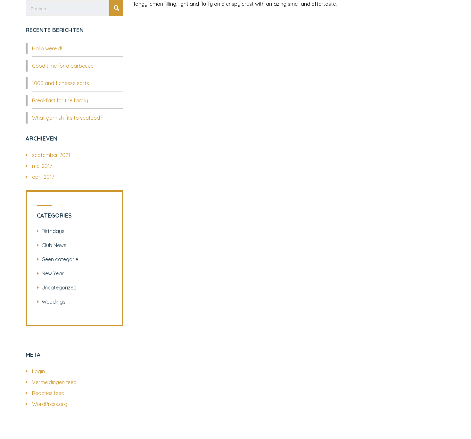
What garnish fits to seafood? (67, 118)
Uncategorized (59, 287)
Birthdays (53, 231)
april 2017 (43, 177)
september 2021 (51, 155)
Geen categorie (60, 259)
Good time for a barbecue (63, 66)
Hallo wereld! (47, 48)
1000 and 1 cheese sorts (60, 83)
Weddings (53, 301)
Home (207, 33)
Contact (264, 33)
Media (233, 33)
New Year (53, 273)
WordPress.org (49, 404)
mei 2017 (42, 166)
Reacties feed (48, 393)
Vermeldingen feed (54, 382)
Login (38, 371)
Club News (54, 245)
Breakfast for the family (60, 100)
